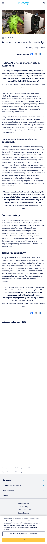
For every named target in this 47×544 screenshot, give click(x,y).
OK (23, 540)
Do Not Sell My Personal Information (23, 534)
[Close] (43, 519)
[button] (23, 480)
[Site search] (44, 3)
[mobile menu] (3, 3)
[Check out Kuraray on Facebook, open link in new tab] (31, 54)
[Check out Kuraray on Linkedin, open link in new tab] (40, 54)
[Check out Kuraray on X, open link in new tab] (36, 54)
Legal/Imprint (23, 513)
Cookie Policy (23, 507)
